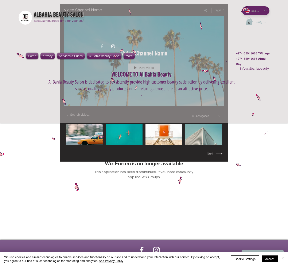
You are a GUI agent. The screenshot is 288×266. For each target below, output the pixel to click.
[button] (249, 21)
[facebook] (102, 46)
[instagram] (113, 46)
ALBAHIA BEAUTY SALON (59, 14)
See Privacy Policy (111, 261)
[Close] (282, 259)
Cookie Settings (245, 259)
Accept (269, 259)
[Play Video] (84, 134)
